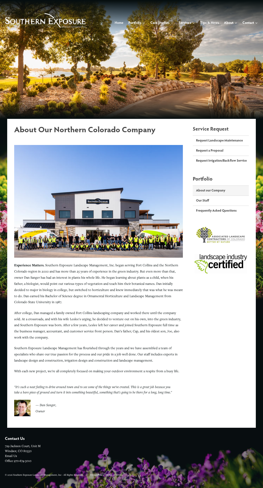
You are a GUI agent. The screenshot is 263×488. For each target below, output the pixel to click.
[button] (119, 23)
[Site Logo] (45, 20)
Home (119, 23)
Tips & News (209, 23)
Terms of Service (114, 474)
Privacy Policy (97, 474)
